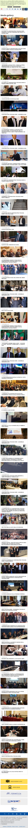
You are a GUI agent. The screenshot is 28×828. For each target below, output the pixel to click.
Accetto (9, 6)
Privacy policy (15, 826)
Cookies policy (17, 6)
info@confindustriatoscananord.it (7, 821)
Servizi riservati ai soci (16, 781)
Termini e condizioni (7, 826)
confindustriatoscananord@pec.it (7, 822)
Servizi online (16, 787)
